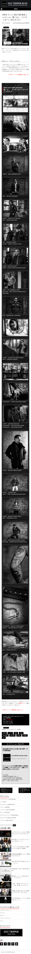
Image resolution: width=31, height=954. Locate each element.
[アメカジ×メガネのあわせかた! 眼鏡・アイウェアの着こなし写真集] (15, 845)
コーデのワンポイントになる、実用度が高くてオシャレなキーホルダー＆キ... (21, 834)
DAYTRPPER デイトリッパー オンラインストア (15, 932)
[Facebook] (5, 944)
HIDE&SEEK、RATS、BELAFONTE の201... (21, 869)
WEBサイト (22, 703)
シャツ (1, 920)
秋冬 (16, 733)
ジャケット (2, 912)
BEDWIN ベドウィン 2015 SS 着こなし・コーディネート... (20, 877)
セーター (2, 915)
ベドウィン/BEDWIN (5, 807)
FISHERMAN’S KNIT (11, 518)
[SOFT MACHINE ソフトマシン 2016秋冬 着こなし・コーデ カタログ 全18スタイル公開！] (15, 896)
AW (4, 737)
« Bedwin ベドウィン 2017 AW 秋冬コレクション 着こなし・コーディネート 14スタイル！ (6, 790)
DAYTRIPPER (26, 23)
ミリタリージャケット (5, 910)
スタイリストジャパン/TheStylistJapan (9, 815)
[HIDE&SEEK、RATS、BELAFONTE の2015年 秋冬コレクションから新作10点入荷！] (15, 867)
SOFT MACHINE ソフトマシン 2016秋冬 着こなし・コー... (21, 899)
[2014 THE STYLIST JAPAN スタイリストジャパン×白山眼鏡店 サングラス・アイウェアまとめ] (15, 859)
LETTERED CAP (10, 694)
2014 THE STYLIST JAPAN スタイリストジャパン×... (21, 862)
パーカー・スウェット (5, 918)
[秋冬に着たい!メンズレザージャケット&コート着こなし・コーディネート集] (15, 837)
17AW (18, 735)
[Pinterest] (12, 944)
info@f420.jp (9, 719)
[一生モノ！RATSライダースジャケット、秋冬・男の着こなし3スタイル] (15, 881)
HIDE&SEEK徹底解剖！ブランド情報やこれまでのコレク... (21, 855)
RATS (4, 733)
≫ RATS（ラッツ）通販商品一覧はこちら (18, 74)
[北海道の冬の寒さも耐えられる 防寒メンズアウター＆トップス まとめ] (15, 889)
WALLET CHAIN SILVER (17, 626)
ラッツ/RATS (17, 729)
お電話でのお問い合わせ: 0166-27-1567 (12, 779)
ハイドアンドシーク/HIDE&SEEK (8, 799)
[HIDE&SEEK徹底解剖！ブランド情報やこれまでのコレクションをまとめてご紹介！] (15, 852)
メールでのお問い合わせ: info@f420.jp (12, 778)
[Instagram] (16, 944)
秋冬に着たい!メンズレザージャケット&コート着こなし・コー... (21, 840)
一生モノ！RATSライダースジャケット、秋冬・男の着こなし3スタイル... (20, 884)
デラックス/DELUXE (5, 812)
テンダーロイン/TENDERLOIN (7, 804)
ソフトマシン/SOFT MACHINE (7, 809)
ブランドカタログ (10, 729)
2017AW (12, 735)
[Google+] (9, 944)
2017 (21, 733)
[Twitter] (1, 944)
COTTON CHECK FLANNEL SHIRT (16, 672)
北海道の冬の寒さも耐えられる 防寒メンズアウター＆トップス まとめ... (21, 891)
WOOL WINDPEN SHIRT (14, 174)
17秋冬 (25, 735)
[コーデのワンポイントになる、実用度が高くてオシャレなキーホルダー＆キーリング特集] (15, 830)
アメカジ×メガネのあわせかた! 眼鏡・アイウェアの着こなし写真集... (21, 847)
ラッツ (10, 733)
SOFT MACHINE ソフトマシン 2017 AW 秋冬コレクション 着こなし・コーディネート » (24, 790)
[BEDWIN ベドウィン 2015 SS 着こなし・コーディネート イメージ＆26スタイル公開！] (15, 874)
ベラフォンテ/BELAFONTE (6, 820)
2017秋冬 (5, 735)
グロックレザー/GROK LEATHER (8, 817)
